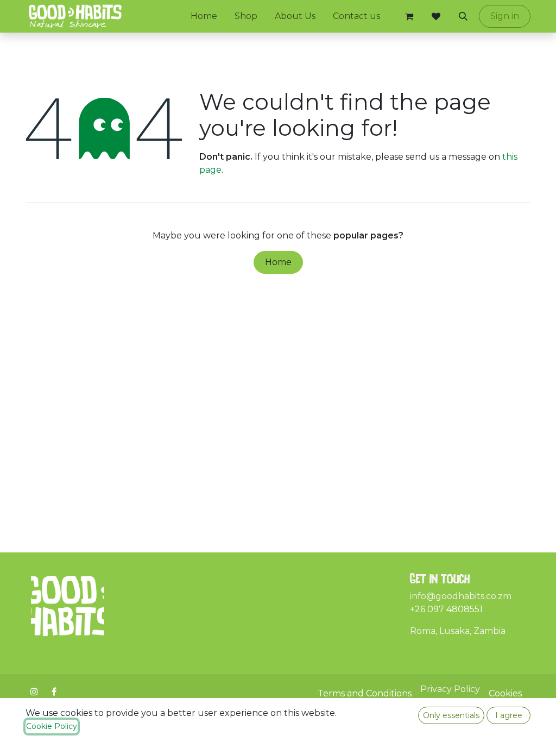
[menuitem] (204, 16)
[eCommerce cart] (408, 16)
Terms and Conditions (365, 693)
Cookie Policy (51, 726)
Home (278, 262)
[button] (463, 16)
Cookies (505, 693)
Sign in (504, 16)
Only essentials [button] (451, 715)
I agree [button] (508, 715)
